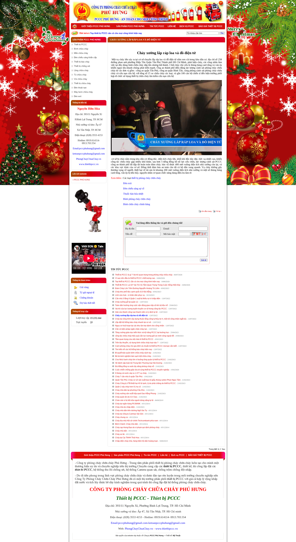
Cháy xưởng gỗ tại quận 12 (126, 302)
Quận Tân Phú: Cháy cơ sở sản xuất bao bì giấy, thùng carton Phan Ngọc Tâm (148, 380)
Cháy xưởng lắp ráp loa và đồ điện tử (131, 315)
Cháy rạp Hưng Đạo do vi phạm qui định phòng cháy (137, 427)
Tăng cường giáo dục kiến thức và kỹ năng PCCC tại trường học (142, 332)
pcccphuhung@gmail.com (92, 148)
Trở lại (218, 211)
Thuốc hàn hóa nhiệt (133, 193)
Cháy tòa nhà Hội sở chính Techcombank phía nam (136, 421)
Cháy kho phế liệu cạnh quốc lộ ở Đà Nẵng (133, 292)
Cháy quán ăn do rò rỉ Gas (126, 397)
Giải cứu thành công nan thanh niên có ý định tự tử (136, 312)
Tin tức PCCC (157, 26)
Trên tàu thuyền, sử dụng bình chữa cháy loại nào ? (136, 343)
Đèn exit (127, 183)
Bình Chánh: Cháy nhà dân (126, 424)
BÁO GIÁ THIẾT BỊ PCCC (210, 26)
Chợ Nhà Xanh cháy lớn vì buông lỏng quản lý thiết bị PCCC (140, 360)
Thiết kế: (173, 535)
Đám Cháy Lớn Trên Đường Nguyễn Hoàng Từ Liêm (137, 288)
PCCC (218, 161)
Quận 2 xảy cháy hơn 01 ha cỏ (128, 387)
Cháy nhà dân (121, 431)
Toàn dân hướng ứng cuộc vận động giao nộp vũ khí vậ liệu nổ (141, 305)
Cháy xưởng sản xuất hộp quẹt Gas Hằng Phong (135, 393)
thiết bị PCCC (175, 478)
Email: (76, 148)
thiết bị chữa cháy (140, 76)
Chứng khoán (86, 297)
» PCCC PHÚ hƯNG (81, 180)
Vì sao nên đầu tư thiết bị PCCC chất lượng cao (135, 278)
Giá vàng (84, 287)
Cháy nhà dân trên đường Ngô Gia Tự (131, 410)
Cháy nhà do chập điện (125, 407)
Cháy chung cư (121, 417)
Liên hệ (172, 26)
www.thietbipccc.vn (89, 164)
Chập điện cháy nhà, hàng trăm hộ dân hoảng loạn (136, 441)
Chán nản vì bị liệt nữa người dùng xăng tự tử (134, 400)
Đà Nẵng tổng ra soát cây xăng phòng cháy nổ (134, 366)
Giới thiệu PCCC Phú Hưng (95, 26)
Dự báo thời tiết (87, 303)
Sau (223, 449)
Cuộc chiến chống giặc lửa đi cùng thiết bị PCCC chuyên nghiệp (142, 370)
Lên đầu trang (206, 211)
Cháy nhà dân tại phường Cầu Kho (130, 390)
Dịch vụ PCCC (186, 26)
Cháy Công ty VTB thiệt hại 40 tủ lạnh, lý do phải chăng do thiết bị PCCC (145, 383)
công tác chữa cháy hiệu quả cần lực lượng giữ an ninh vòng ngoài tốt (144, 336)
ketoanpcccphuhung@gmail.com (89, 153)
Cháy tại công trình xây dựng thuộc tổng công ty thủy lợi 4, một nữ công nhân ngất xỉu (150, 319)
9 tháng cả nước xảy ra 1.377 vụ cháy (131, 373)
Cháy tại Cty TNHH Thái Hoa (127, 438)
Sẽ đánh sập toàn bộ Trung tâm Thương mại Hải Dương (138, 363)
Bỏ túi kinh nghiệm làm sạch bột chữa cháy (133, 356)
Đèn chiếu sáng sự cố (133, 188)
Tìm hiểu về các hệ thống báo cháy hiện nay (133, 349)
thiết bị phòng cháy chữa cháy (146, 178)
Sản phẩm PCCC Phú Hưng (130, 26)
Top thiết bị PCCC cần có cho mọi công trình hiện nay (137, 281)
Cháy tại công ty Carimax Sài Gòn (129, 414)
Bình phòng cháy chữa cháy (137, 199)
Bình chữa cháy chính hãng (136, 204)
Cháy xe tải (120, 434)
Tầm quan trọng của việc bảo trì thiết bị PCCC (134, 339)
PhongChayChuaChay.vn (88, 159)
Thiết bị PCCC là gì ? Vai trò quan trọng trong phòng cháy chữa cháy (143, 275)
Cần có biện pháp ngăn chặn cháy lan (131, 329)
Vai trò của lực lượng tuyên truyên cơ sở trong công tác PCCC (141, 309)
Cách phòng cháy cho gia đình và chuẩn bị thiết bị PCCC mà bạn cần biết (146, 346)
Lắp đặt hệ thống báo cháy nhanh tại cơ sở (133, 322)
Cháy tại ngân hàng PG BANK (127, 404)
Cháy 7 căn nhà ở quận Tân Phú (128, 376)
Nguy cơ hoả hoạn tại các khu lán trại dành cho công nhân (139, 326)
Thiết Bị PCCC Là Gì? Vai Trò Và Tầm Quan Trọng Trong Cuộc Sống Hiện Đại (147, 285)
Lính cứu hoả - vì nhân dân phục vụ (130, 295)
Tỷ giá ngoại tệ (87, 292)
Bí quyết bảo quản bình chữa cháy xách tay (133, 353)
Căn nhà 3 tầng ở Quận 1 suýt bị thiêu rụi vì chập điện (137, 298)
